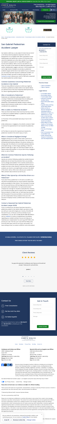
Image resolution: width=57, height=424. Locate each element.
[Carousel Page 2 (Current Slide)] (25, 276)
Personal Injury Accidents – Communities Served (14, 37)
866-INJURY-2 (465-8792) (46, 6)
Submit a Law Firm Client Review (28, 285)
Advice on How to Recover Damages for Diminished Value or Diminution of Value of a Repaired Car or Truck (47, 111)
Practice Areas (25, 9)
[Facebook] (2, 365)
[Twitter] (5, 365)
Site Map (34, 344)
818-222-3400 (9, 358)
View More (28, 281)
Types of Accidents (46, 85)
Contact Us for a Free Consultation (46, 21)
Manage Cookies (27, 381)
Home (4, 9)
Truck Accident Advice (46, 97)
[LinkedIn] (8, 365)
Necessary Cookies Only (19, 420)
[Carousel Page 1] (23, 276)
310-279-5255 (37, 358)
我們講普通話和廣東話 (46, 237)
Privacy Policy (28, 344)
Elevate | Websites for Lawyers (46, 418)
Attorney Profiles (14, 9)
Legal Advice (43, 91)
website (8, 216)
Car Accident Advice (46, 93)
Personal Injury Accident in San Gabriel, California (35, 37)
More (54, 9)
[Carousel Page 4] (31, 276)
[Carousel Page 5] (34, 276)
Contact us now (5, 76)
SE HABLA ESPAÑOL (10, 237)
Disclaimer (21, 344)
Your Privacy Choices (9, 381)
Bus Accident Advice (46, 95)
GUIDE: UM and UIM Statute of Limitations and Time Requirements (47, 137)
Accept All (6, 420)
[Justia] (11, 365)
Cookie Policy (19, 381)
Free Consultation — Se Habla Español (45, 4)
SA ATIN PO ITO (21, 237)
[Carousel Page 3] (28, 276)
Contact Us (45, 9)
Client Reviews (36, 9)
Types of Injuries (45, 87)
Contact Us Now (46, 77)
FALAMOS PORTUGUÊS (33, 237)
